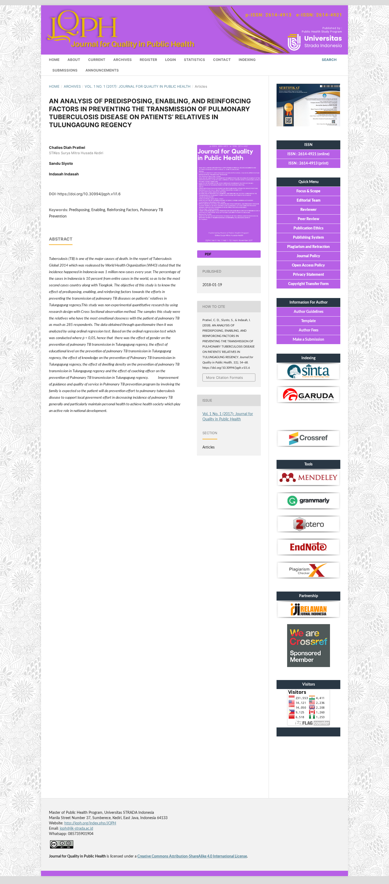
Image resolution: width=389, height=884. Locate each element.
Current (96, 59)
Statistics (194, 59)
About (73, 59)
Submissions (65, 70)
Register (148, 59)
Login (170, 59)
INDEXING (247, 59)
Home (54, 59)
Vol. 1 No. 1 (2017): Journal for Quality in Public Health (138, 86)
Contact (222, 59)
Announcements (102, 70)
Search (329, 59)
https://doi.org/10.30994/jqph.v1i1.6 (89, 194)
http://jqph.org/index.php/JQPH (90, 823)
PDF (207, 254)
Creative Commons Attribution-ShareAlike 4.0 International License (192, 856)
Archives (122, 59)
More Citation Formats (224, 377)
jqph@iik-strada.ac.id (76, 828)
